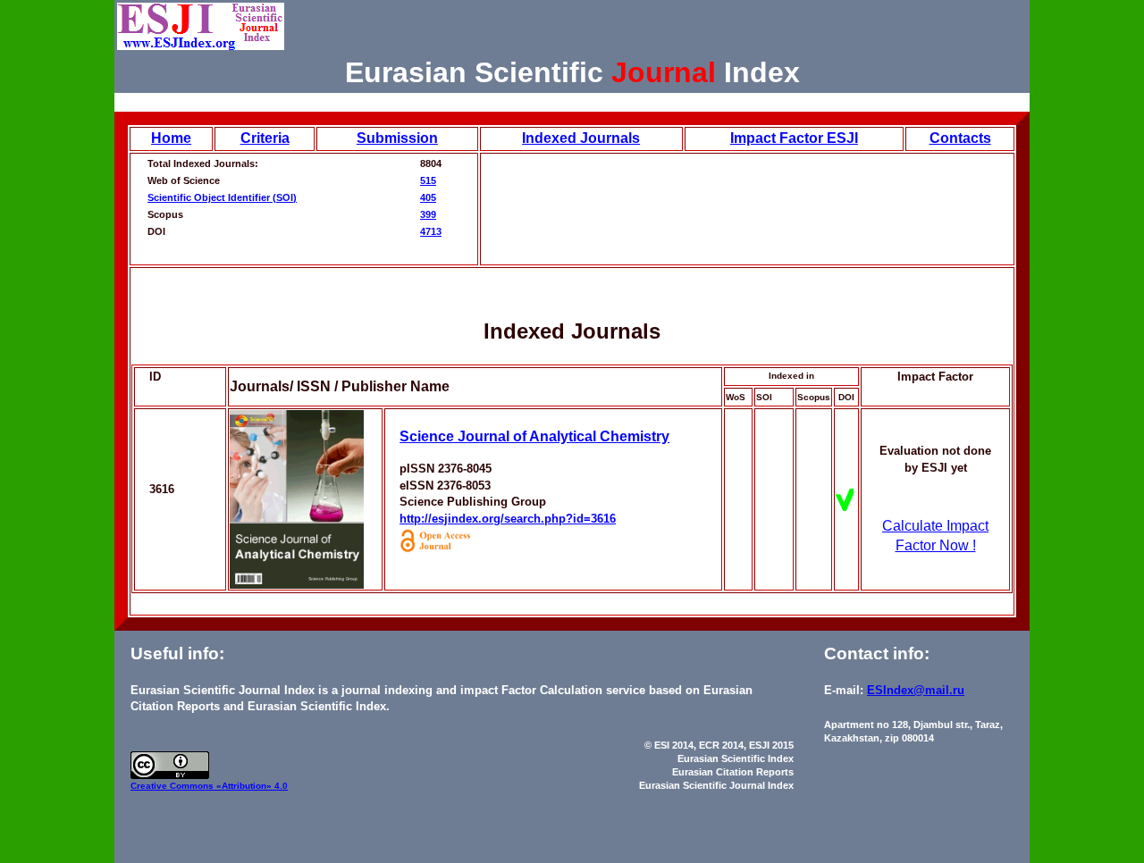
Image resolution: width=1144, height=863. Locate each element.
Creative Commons (173, 786)
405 (428, 197)
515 (428, 180)
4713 (431, 231)
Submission (397, 138)
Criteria (265, 138)
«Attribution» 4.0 (252, 786)
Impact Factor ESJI (794, 138)
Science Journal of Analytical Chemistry (534, 436)
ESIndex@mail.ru (915, 690)
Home (171, 138)
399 (428, 214)
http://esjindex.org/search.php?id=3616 (508, 518)
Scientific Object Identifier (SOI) (222, 197)
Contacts (960, 138)
